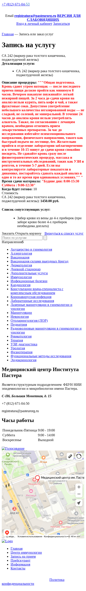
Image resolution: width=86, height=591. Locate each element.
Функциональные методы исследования (41, 356)
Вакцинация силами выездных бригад (39, 261)
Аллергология (21, 253)
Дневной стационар (26, 269)
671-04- (16, 4)
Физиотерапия (21, 352)
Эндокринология (23, 360)
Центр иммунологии (26, 552)
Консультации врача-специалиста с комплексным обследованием (37, 291)
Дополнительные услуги (29, 273)
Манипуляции (21, 312)
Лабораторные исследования (32, 301)
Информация (20, 564)
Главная (16, 548)
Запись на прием (23, 556)
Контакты (18, 568)
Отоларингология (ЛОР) (29, 320)
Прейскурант (20, 560)
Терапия (17, 340)
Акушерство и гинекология (31, 249)
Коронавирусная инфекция (31, 297)
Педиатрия (19, 324)
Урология (18, 348)
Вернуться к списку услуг (64, 233)
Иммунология (21, 277)
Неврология (20, 316)
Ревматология (21, 336)
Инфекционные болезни (29, 281)
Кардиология (20, 285)
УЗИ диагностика (24, 344)
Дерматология (21, 265)
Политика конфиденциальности (33, 582)
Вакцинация (20, 257)
